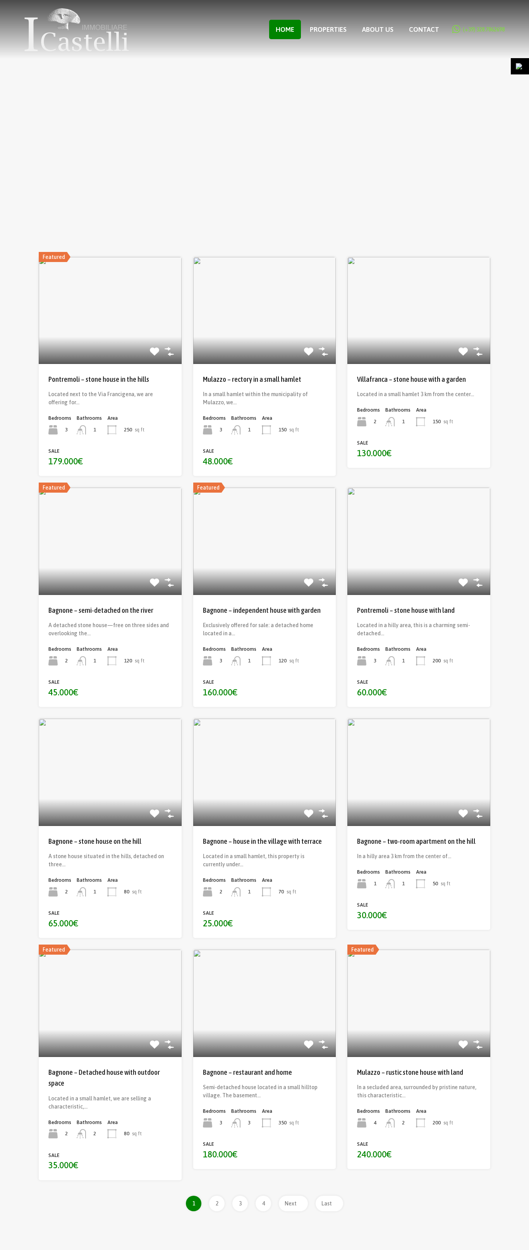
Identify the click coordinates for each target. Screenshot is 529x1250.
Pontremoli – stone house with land (406, 610)
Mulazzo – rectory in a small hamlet (252, 379)
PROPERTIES (328, 29)
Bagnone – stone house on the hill (94, 841)
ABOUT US (377, 29)
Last (327, 1203)
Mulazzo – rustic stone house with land (410, 1072)
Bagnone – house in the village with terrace (262, 841)
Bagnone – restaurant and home (247, 1072)
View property (110, 342)
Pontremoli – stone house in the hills (98, 379)
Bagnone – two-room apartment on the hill (416, 841)
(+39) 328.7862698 (484, 29)
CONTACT (424, 29)
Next (291, 1203)
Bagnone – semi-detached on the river (100, 610)
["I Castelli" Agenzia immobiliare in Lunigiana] (76, 47)
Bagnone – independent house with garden (262, 610)
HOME (285, 29)
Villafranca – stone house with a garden (411, 379)
